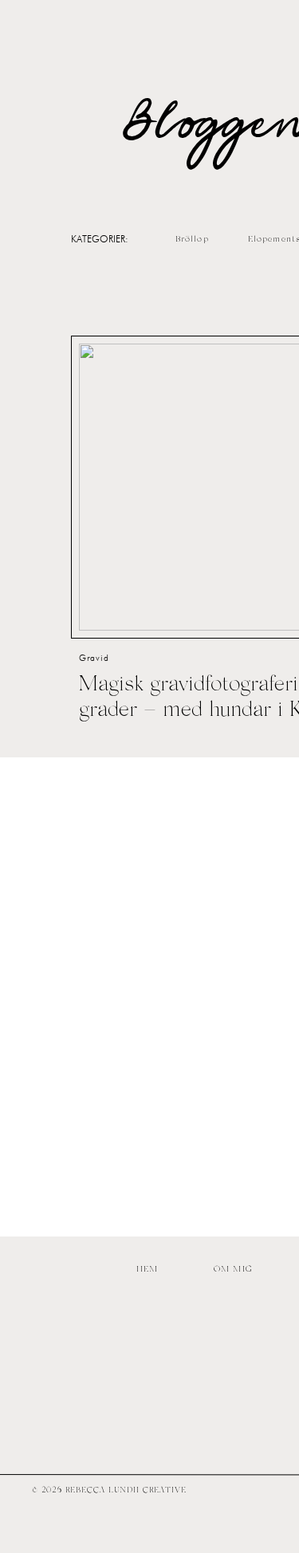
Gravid (94, 657)
